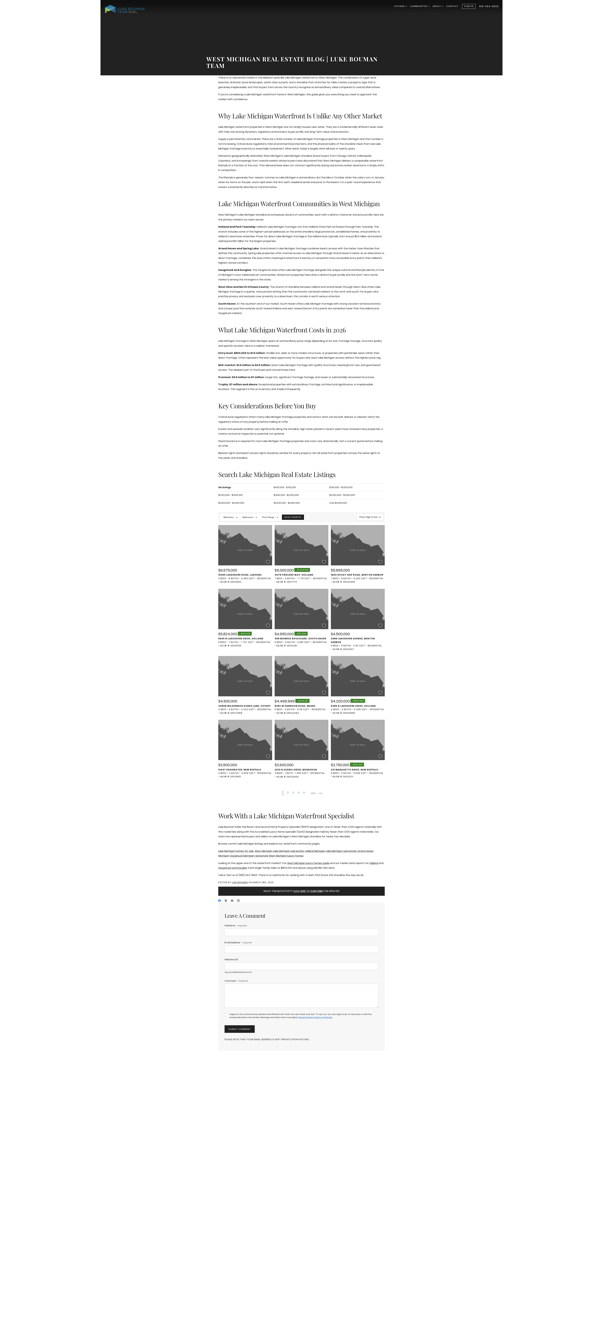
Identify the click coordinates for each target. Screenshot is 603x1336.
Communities (419, 6)
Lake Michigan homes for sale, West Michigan (245, 851)
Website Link (231, 959)
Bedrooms (228, 517)
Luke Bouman (240, 882)
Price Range (268, 517)
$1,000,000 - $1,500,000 (230, 495)
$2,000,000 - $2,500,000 (342, 495)
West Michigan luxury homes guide (308, 863)
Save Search (293, 517)
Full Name (236, 925)
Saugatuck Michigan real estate (249, 856)
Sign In (468, 6)
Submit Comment (239, 1029)
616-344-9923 (489, 6)
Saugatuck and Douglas (232, 868)
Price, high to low (368, 517)
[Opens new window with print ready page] (238, 900)
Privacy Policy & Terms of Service (315, 1017)
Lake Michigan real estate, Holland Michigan (299, 851)
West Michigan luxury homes (286, 856)
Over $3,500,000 (338, 502)
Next (314, 793)
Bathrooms (247, 517)
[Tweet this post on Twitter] (226, 900)
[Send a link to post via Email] (232, 900)
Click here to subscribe (308, 891)
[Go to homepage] (127, 9)
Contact (452, 6)
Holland (373, 863)
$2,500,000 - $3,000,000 (231, 502)
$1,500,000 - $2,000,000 (286, 495)
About (437, 6)
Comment (236, 980)
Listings (400, 6)
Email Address (238, 942)
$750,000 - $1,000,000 (341, 487)
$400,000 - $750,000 (285, 487)
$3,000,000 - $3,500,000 (287, 502)
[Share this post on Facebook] (219, 900)
